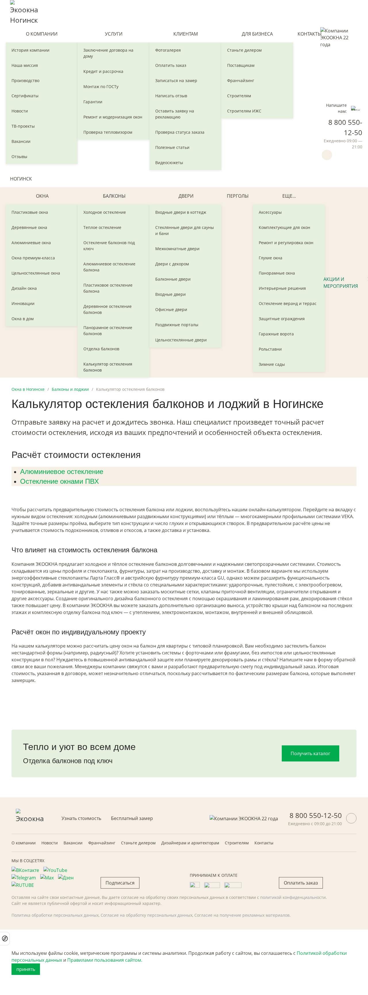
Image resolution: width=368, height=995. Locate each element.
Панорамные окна (277, 273)
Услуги (113, 34)
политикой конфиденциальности (293, 897)
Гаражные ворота (276, 334)
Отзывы (19, 156)
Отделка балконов (101, 348)
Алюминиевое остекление (61, 471)
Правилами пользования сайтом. (104, 960)
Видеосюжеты (169, 162)
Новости (20, 111)
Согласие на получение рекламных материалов (242, 915)
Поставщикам (240, 65)
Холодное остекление (104, 212)
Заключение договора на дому (108, 53)
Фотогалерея (168, 50)
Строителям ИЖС (244, 111)
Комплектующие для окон (284, 227)
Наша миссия (25, 65)
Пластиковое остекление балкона (108, 288)
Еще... (289, 196)
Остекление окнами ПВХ (59, 481)
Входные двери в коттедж (180, 212)
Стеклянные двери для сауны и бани (184, 230)
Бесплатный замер (132, 818)
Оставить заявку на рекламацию (174, 114)
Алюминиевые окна (31, 242)
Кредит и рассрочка (103, 71)
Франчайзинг (240, 80)
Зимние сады (272, 364)
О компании (41, 34)
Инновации (23, 303)
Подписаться (120, 883)
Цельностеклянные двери (181, 340)
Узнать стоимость (81, 818)
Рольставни (270, 349)
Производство (25, 80)
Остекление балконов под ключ (109, 245)
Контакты (310, 34)
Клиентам (185, 34)
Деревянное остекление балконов (107, 309)
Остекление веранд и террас (288, 303)
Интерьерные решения (282, 288)
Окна (42, 196)
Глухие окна (270, 258)
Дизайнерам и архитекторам (190, 843)
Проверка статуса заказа (179, 132)
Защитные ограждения (282, 318)
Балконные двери (173, 279)
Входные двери (170, 294)
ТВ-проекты (23, 126)
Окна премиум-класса (33, 258)
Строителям (239, 95)
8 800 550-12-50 (316, 815)
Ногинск (21, 179)
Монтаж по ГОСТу (100, 86)
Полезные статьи (172, 147)
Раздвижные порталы (176, 324)
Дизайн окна (24, 288)
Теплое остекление (102, 227)
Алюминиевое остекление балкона (109, 267)
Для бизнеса (257, 34)
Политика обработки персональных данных (55, 915)
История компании (30, 50)
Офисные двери (171, 309)
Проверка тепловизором (107, 132)
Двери (186, 196)
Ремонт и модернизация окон (112, 117)
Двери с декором (172, 264)
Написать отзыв (171, 95)
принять (25, 969)
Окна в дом (23, 318)
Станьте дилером (244, 50)
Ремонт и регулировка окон (286, 242)
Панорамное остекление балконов (107, 330)
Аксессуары (270, 212)
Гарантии (92, 101)
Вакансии (21, 141)
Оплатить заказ (170, 65)
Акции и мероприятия (340, 282)
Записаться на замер (176, 80)
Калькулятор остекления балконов (107, 367)
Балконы (114, 196)
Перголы (238, 196)
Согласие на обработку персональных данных (146, 915)
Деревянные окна (29, 227)
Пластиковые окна (30, 212)
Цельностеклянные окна (36, 273)
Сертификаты (25, 95)
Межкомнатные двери (177, 248)
